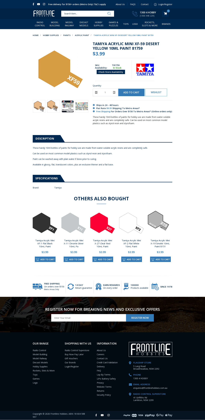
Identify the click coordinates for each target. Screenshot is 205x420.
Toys (126, 24)
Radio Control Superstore (77, 350)
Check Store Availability (110, 72)
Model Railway (69, 24)
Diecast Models (83, 24)
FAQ (99, 370)
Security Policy (104, 394)
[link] (34, 4)
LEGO (135, 24)
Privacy (100, 382)
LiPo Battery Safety (106, 378)
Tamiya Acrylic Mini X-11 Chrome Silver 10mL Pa (74, 243)
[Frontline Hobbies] (44, 14)
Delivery (101, 366)
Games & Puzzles (113, 24)
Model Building (55, 24)
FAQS (133, 4)
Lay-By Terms (103, 374)
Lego (35, 382)
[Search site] (109, 14)
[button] (156, 92)
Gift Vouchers (71, 358)
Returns (100, 390)
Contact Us (102, 358)
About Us (120, 4)
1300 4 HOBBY (148, 12)
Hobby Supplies (98, 24)
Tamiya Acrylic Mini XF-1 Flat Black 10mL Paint (44, 243)
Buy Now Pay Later (74, 354)
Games (36, 378)
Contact (145, 4)
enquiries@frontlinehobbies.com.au (150, 388)
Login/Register (72, 366)
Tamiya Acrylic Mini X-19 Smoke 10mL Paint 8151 (160, 243)
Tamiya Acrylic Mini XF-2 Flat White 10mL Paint (131, 243)
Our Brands (70, 362)
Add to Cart (131, 92)
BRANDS (166, 24)
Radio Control (40, 24)
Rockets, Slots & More (150, 24)
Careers (100, 354)
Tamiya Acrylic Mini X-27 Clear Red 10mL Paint (102, 243)
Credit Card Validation (107, 362)
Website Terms (104, 386)
